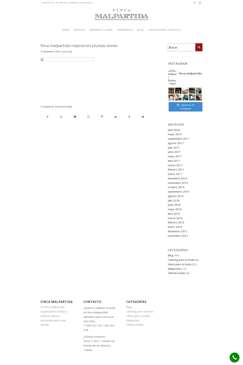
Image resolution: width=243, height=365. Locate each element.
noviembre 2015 (178, 235)
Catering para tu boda (181, 260)
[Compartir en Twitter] (61, 117)
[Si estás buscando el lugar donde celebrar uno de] (192, 97)
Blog (170, 255)
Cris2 (69, 51)
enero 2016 (175, 227)
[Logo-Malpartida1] (121, 15)
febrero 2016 (176, 222)
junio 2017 (174, 152)
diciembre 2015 (177, 231)
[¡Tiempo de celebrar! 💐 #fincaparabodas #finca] (178, 91)
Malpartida (174, 268)
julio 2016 (174, 200)
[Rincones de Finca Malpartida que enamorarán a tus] (185, 97)
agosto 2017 (176, 143)
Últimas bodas (176, 273)
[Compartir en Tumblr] (129, 117)
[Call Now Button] (234, 357)
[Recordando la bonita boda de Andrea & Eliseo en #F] (199, 91)
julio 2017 (174, 147)
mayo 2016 (175, 209)
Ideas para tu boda (179, 264)
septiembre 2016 (178, 191)
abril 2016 (174, 213)
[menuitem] (66, 29)
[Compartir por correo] (143, 117)
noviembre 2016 (178, 183)
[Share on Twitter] (75, 117)
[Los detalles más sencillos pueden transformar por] (171, 91)
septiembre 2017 (178, 138)
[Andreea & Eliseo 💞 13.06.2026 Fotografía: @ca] (199, 97)
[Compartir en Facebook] (47, 117)
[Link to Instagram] (199, 2)
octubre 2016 (176, 187)
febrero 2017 (176, 169)
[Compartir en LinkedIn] (116, 117)
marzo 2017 (175, 165)
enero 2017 (175, 174)
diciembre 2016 (177, 178)
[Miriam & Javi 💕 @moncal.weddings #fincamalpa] (185, 91)
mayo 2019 (175, 134)
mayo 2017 (175, 156)
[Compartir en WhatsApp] (88, 117)
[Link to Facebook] (194, 2)
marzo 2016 (175, 218)
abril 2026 (174, 130)
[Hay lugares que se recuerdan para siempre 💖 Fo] (178, 97)
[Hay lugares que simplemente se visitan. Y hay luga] (171, 97)
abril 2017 (174, 160)
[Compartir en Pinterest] (102, 117)
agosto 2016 (176, 196)
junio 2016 (174, 204)
